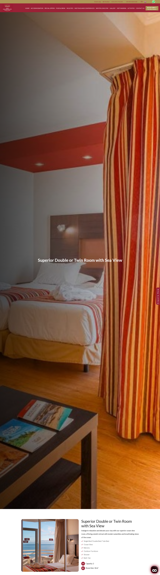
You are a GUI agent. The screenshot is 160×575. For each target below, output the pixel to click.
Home (27, 8)
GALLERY (112, 8)
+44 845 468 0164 (131, 1)
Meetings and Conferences (84, 8)
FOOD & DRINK (60, 8)
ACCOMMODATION (37, 8)
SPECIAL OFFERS (50, 8)
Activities (131, 8)
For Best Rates (152, 8)
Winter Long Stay (102, 8)
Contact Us (140, 8)
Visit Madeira (121, 8)
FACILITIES (70, 8)
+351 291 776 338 (117, 1)
